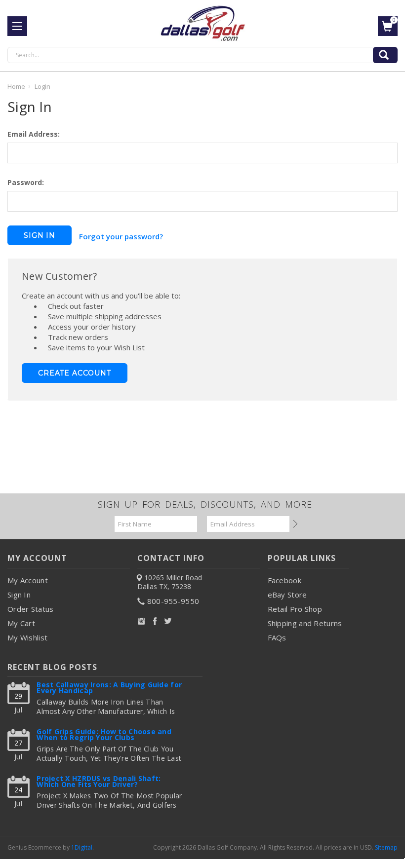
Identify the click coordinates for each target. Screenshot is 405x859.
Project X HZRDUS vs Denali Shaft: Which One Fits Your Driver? (99, 782)
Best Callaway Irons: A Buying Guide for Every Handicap (109, 688)
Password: (25, 182)
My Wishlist (27, 637)
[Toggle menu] (17, 26)
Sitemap (386, 847)
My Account (27, 580)
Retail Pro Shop (295, 609)
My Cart (21, 623)
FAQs (277, 637)
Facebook (284, 580)
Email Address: (33, 134)
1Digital (81, 847)
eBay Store (287, 594)
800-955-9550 (173, 601)
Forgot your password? (121, 236)
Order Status (30, 609)
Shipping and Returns (305, 623)
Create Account (74, 373)
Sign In (19, 594)
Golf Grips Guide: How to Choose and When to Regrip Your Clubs (104, 735)
